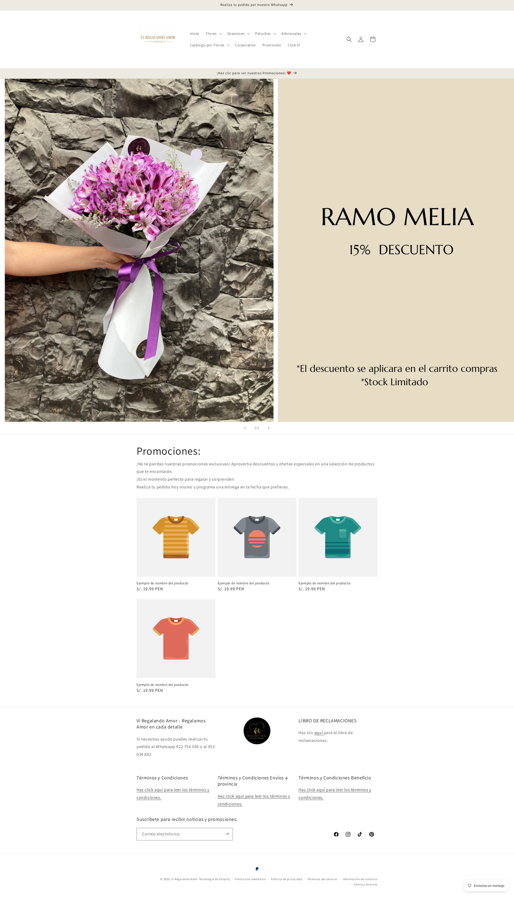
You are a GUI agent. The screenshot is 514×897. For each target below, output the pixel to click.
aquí (319, 733)
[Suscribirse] (227, 834)
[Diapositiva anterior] (245, 428)
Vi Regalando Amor (184, 879)
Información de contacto (360, 879)
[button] (213, 33)
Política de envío (365, 884)
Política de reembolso (250, 879)
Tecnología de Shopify (214, 879)
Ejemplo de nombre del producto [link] (162, 583)
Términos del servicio (322, 879)
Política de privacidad (286, 879)
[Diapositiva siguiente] (269, 428)
